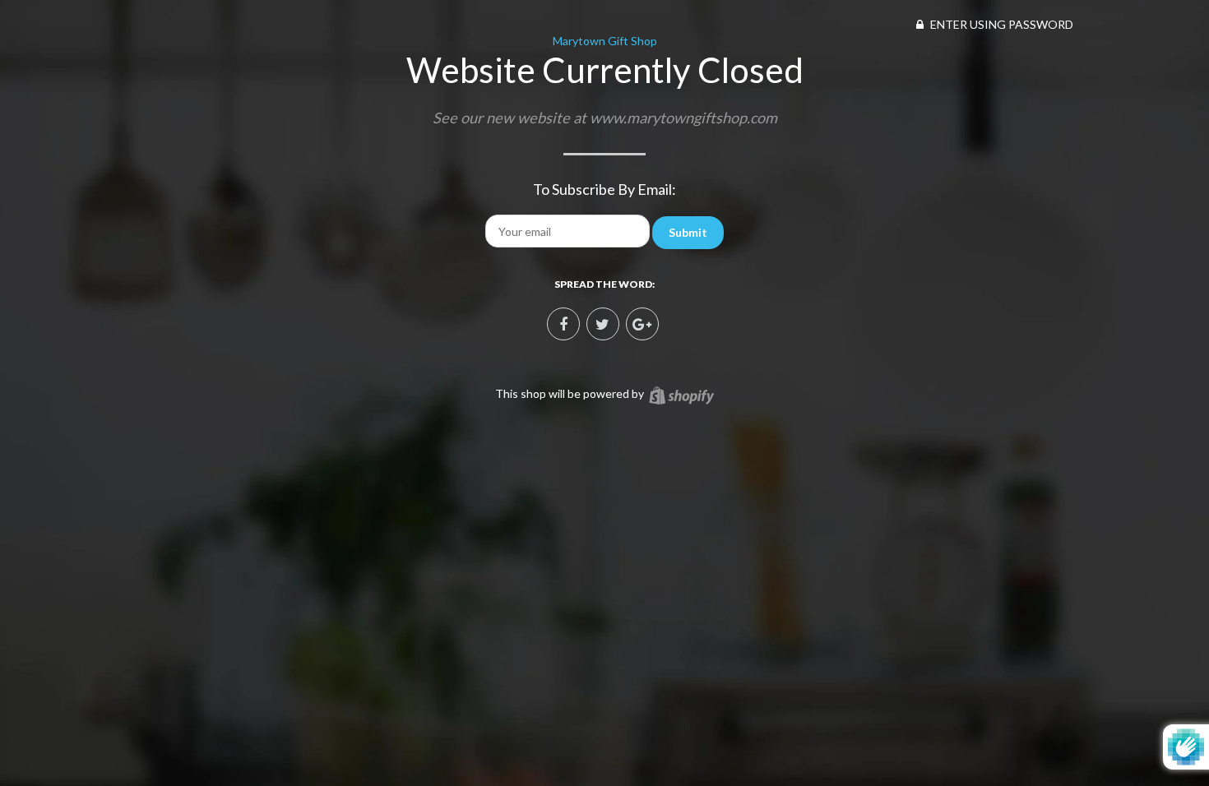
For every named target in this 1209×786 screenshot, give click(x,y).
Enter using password (1000, 24)
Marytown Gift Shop (605, 41)
